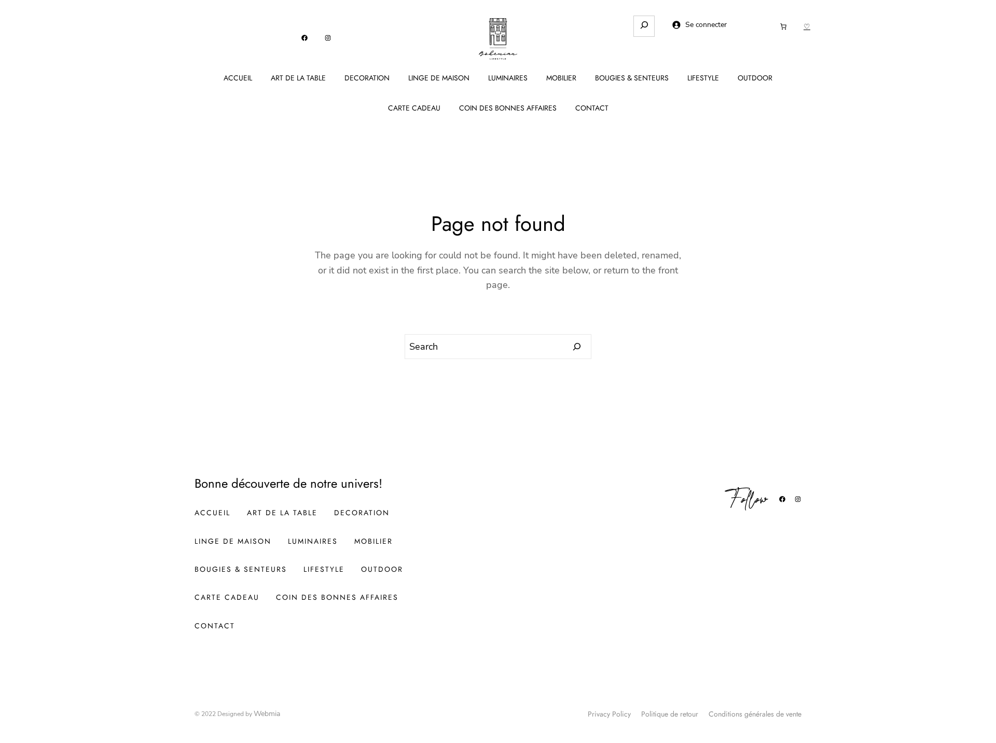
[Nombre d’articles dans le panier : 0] (783, 26)
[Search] (577, 346)
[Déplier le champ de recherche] (644, 26)
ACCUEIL (238, 78)
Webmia (267, 714)
